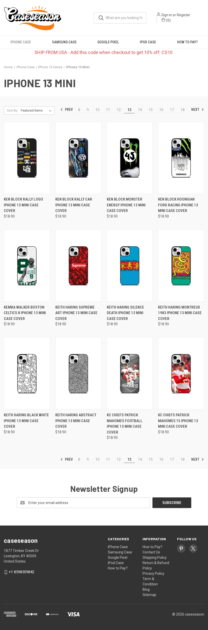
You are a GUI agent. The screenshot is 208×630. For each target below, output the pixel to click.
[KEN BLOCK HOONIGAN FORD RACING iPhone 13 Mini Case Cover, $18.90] (181, 158)
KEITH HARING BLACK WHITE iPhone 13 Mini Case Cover (26, 421)
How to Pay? (187, 42)
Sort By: (12, 110)
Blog (146, 589)
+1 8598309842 (21, 572)
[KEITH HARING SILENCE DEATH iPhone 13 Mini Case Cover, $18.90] (130, 265)
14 (140, 110)
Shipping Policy (155, 557)
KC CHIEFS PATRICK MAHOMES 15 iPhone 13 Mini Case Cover (178, 421)
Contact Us (151, 552)
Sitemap (149, 595)
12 (119, 110)
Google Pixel (108, 42)
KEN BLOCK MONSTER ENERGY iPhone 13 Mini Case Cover (126, 205)
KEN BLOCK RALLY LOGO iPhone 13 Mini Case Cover (23, 205)
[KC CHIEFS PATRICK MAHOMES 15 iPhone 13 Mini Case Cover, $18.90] (181, 373)
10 (97, 110)
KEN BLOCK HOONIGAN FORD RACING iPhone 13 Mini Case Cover (178, 205)
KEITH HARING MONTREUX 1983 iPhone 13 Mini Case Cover (180, 313)
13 (129, 110)
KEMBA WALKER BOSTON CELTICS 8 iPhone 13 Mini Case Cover (25, 313)
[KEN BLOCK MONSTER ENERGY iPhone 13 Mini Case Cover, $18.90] (130, 158)
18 (183, 110)
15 (151, 110)
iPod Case (148, 42)
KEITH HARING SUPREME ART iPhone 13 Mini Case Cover (76, 313)
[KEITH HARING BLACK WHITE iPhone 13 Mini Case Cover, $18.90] (27, 373)
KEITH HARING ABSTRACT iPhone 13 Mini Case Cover (75, 421)
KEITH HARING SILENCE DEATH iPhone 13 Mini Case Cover (125, 313)
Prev (68, 109)
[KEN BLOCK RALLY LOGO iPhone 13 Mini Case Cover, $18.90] (27, 158)
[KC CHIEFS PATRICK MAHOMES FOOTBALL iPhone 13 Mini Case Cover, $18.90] (130, 373)
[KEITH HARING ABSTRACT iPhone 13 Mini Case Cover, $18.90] (78, 373)
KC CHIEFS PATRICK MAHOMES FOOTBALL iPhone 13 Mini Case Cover (125, 424)
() (168, 20)
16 (161, 110)
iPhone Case (20, 42)
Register (183, 15)
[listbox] (37, 110)
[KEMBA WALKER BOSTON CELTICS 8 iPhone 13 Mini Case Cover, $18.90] (27, 265)
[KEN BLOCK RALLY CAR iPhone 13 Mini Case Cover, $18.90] (78, 158)
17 (172, 110)
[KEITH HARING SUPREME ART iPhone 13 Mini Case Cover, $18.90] (78, 265)
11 (108, 110)
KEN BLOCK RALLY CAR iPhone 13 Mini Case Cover (73, 205)
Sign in (166, 15)
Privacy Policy (153, 573)
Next (195, 109)
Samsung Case (64, 42)
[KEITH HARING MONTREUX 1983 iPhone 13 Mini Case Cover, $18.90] (181, 265)
